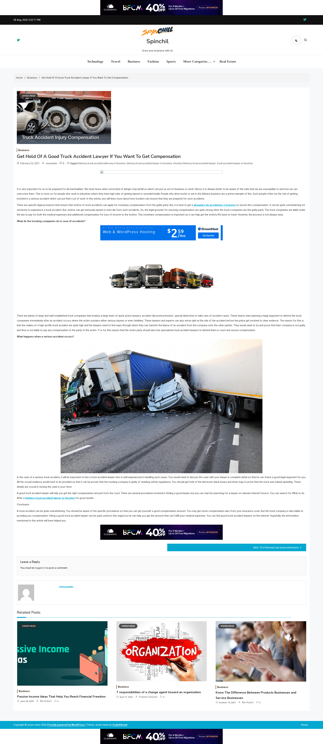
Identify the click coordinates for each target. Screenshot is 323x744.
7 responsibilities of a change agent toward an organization (158, 692)
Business (134, 61)
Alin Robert (46, 701)
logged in (40, 567)
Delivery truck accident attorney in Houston (101, 163)
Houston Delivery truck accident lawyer (194, 163)
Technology (95, 61)
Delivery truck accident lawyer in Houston (149, 163)
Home (304, 724)
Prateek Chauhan (148, 697)
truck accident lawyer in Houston (235, 163)
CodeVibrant (119, 724)
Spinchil (157, 41)
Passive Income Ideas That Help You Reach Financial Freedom (61, 697)
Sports (171, 61)
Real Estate (228, 61)
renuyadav (51, 163)
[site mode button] (297, 40)
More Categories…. (197, 61)
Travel (115, 61)
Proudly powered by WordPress (66, 724)
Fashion (153, 61)
